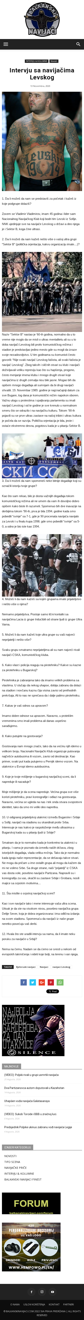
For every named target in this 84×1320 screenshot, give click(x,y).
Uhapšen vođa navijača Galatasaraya (27, 1101)
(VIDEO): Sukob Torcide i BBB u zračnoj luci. (30, 1114)
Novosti (54, 61)
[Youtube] (52, 1292)
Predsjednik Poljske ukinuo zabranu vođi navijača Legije (38, 1127)
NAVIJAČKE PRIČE (15, 1168)
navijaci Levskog (61, 966)
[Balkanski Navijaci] (42, 19)
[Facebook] (31, 1292)
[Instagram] (42, 1292)
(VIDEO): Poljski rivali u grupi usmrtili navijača (31, 1074)
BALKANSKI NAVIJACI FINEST (23, 1179)
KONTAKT (54, 1304)
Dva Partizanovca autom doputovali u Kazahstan (34, 1088)
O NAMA (15, 1304)
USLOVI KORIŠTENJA (34, 1304)
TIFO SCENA (12, 1162)
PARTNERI (68, 1304)
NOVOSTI (10, 1156)
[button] (78, 44)
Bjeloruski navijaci (26, 966)
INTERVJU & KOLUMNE (36, 61)
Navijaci (44, 966)
